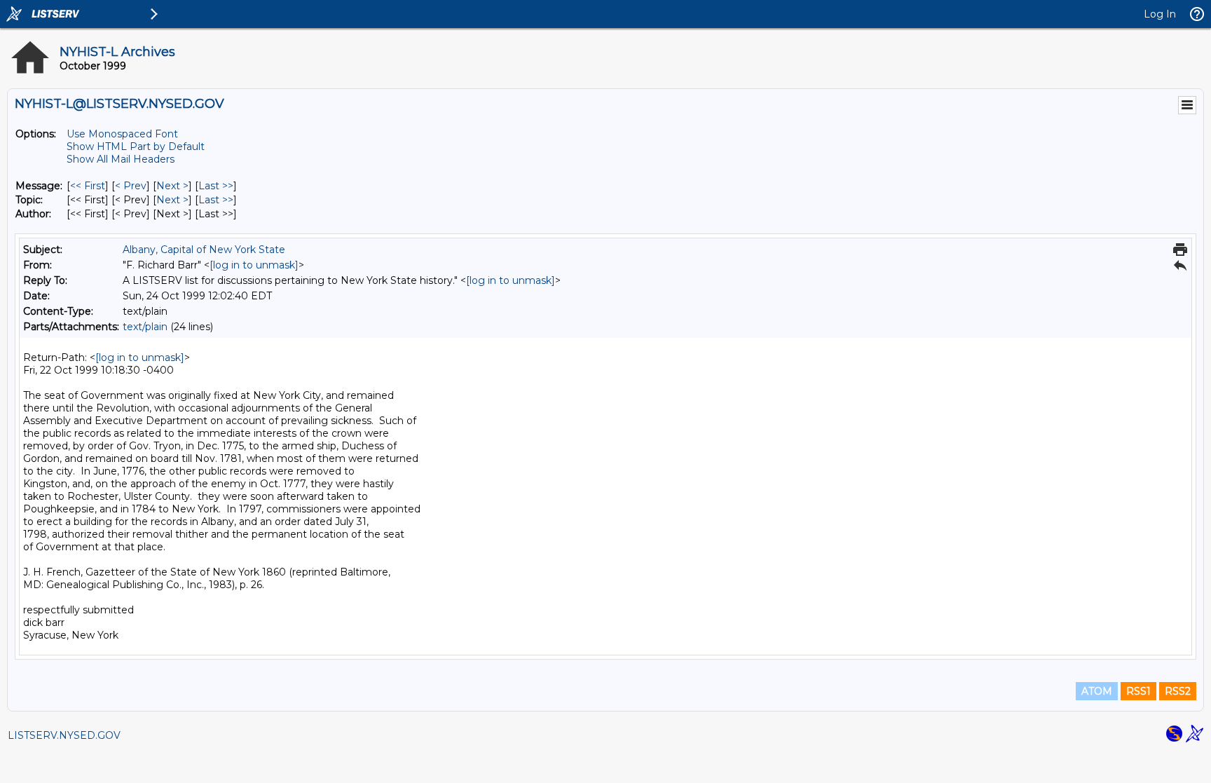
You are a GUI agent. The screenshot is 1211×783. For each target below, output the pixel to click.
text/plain (145, 326)
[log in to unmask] (254, 265)
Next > (172, 185)
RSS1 (1138, 691)
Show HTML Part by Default (136, 146)
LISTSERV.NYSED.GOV (64, 735)
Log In (1160, 14)
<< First (87, 185)
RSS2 (1178, 691)
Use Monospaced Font (122, 134)
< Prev (130, 185)
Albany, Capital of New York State (204, 249)
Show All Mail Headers (121, 159)
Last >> (215, 185)
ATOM (1096, 691)
